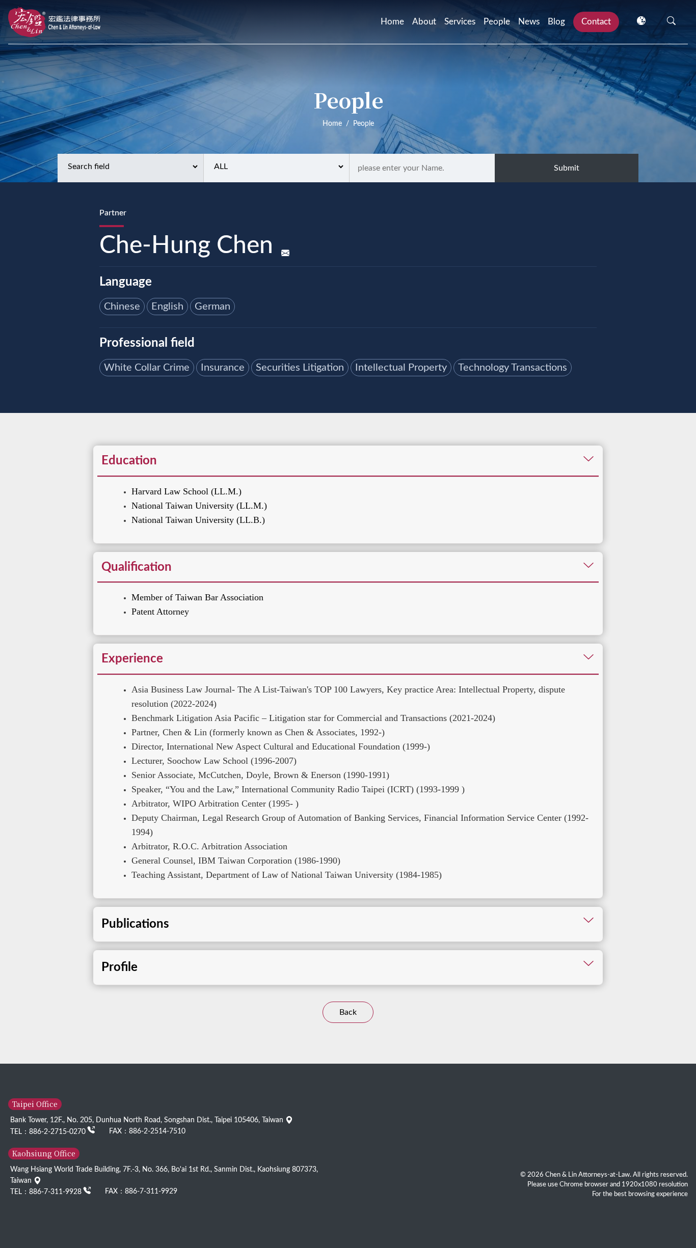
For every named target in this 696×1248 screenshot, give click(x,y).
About (424, 21)
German (212, 306)
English (167, 306)
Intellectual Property (401, 368)
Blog (556, 21)
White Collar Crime (147, 368)
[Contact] (285, 254)
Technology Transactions (512, 368)
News (529, 21)
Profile (119, 967)
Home (392, 21)
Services (459, 21)
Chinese (122, 306)
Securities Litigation (300, 368)
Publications (135, 924)
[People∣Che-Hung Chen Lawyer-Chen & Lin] (54, 22)
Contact (596, 21)
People (497, 21)
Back (348, 1012)
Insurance (223, 368)
